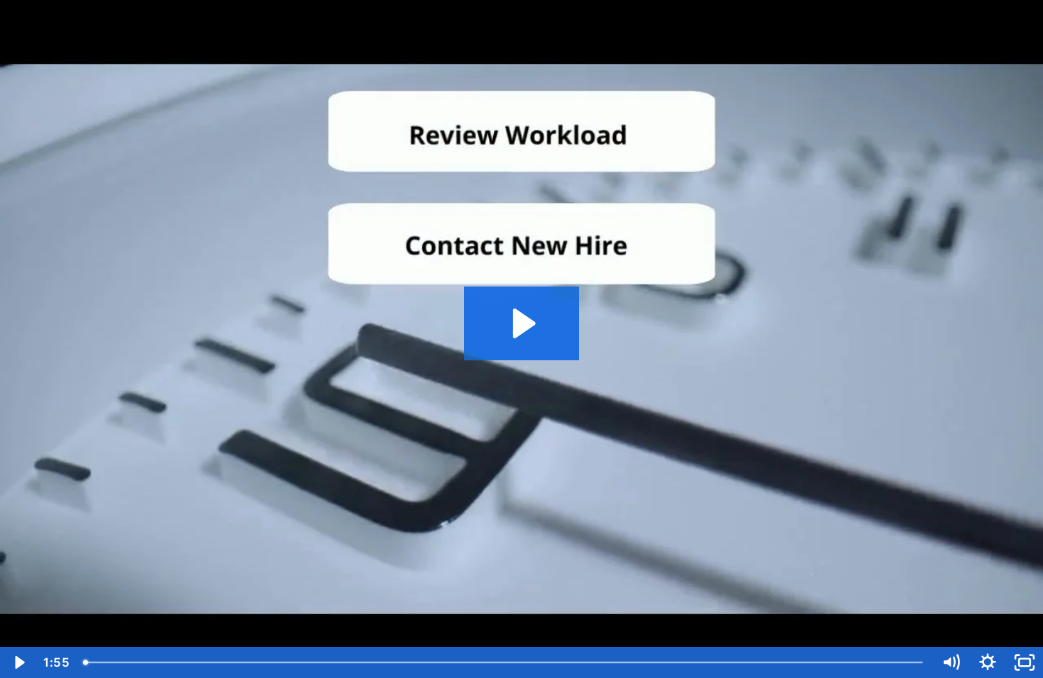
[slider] (504, 662)
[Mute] (950, 662)
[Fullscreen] (1024, 662)
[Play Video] (18, 662)
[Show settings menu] (987, 662)
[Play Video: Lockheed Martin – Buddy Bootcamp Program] (522, 323)
